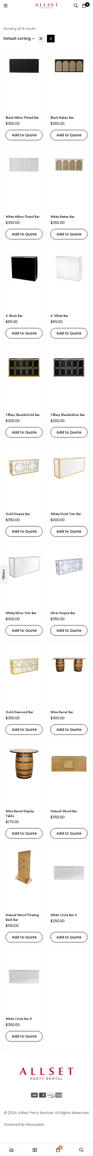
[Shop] (34, 1150)
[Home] (11, 1150)
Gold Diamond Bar (19, 712)
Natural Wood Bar (64, 811)
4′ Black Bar (14, 315)
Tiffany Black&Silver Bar (68, 415)
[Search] (76, 5)
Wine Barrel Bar (62, 712)
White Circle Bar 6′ (64, 915)
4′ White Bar (59, 315)
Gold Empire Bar (18, 514)
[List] (41, 38)
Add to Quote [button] (24, 135)
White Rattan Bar (62, 216)
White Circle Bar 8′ (19, 1019)
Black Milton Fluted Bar (22, 117)
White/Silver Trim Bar (21, 613)
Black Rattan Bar (62, 117)
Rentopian (35, 1124)
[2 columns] (51, 38)
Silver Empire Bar (63, 613)
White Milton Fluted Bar (23, 216)
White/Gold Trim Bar (66, 514)
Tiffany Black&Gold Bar (23, 415)
